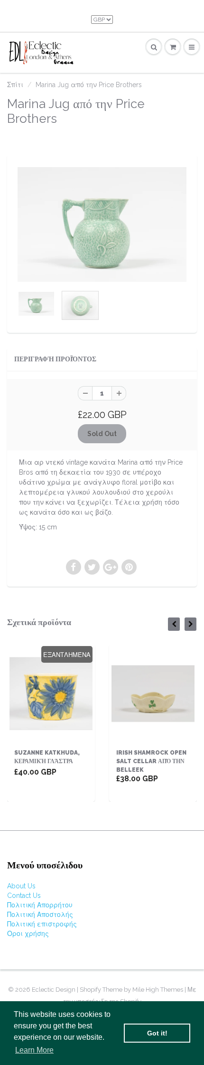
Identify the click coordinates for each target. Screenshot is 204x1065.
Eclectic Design (54, 989)
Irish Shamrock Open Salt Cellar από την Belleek (151, 761)
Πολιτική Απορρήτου (40, 905)
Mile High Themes (157, 989)
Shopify (90, 989)
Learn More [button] (34, 1050)
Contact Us (24, 895)
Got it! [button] (157, 1033)
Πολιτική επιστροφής (42, 924)
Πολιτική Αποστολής (40, 914)
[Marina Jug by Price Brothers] (102, 224)
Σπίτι (15, 85)
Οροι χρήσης (28, 933)
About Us (21, 886)
